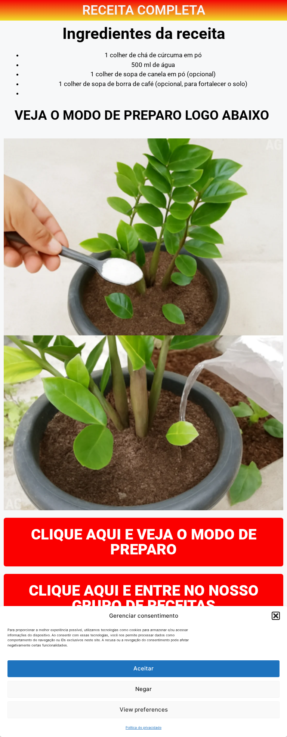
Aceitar (143, 668)
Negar (143, 688)
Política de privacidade (143, 727)
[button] (276, 616)
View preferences (144, 709)
